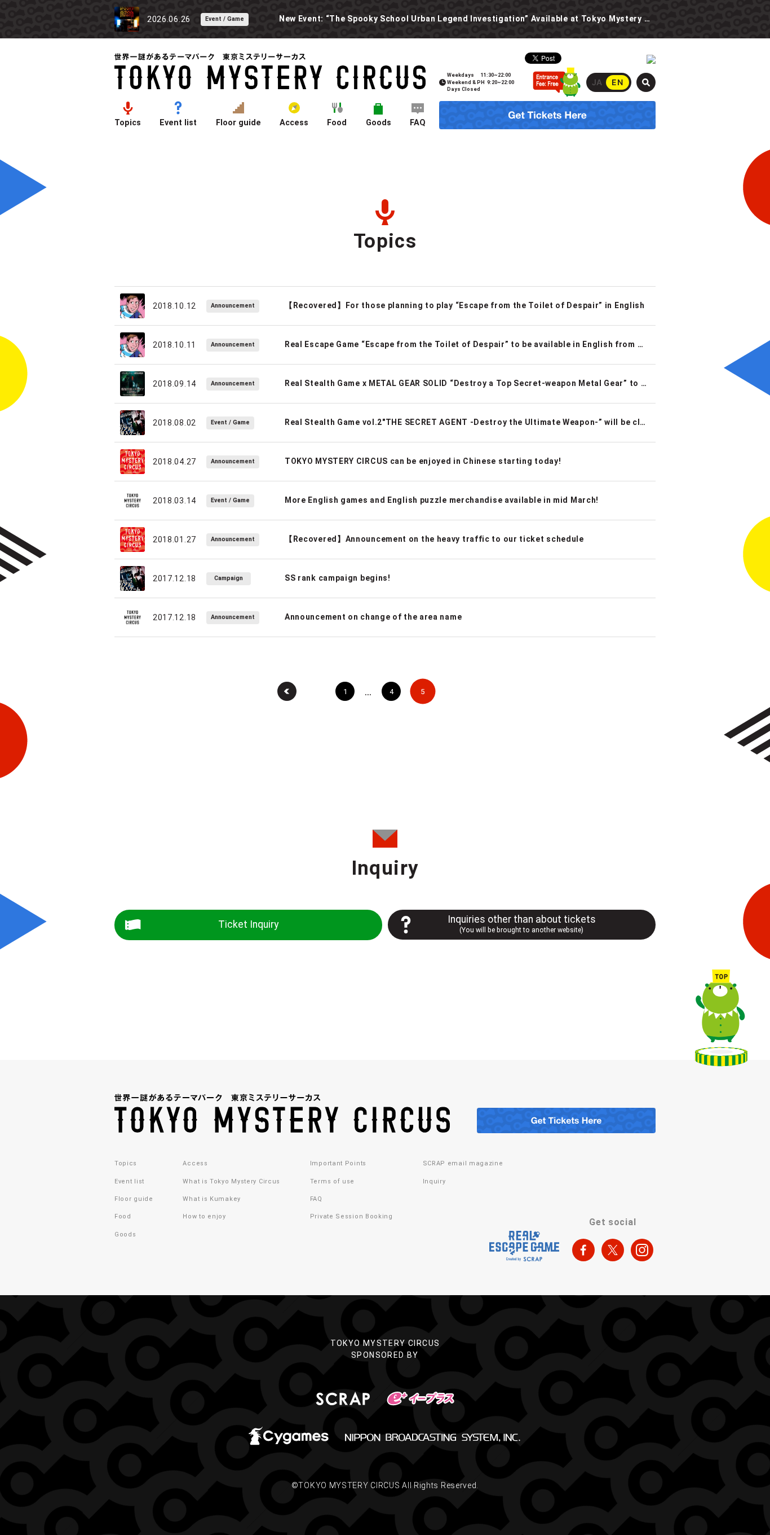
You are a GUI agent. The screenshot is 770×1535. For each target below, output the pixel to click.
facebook (583, 1250)
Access (294, 123)
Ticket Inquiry (248, 924)
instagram (642, 1250)
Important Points (338, 1163)
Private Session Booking (351, 1216)
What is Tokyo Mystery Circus (231, 1181)
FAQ (418, 123)
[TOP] (721, 1020)
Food (337, 123)
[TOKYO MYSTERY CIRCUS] (270, 71)
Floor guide (238, 123)
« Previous (287, 691)
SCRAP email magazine (463, 1163)
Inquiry (434, 1181)
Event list (178, 123)
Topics (127, 123)
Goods (378, 123)
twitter (612, 1250)
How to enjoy (204, 1216)
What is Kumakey (212, 1199)
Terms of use (332, 1181)
